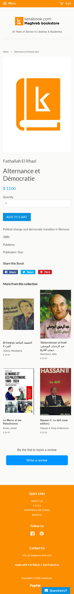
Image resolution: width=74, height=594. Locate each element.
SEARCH (37, 514)
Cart (68, 3)
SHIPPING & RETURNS (37, 510)
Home (5, 52)
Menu (12, 3)
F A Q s (37, 505)
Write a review (37, 460)
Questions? (57, 590)
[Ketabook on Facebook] (32, 534)
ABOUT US (37, 501)
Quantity (8, 197)
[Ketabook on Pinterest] (41, 534)
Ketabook (47, 578)
